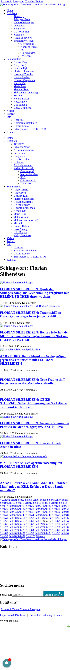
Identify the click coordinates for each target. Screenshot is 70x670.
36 (30, 511)
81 (4, 530)
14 (46, 502)
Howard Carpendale (24, 80)
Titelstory (19, 16)
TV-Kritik (25, 55)
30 (47, 508)
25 (4, 508)
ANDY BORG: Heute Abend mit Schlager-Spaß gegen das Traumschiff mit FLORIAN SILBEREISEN (33, 359)
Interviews (19, 25)
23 (56, 505)
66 (13, 524)
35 (21, 511)
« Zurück (5, 499)
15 (54, 502)
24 (65, 505)
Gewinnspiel (27, 43)
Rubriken (12, 13)
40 (65, 511)
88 (65, 530)
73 (4, 527)
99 (21, 536)
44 (30, 514)
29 (39, 508)
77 (39, 527)
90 (13, 533)
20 (30, 505)
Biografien (19, 28)
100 (30, 536)
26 (13, 508)
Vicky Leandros (22, 107)
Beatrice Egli (21, 68)
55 (56, 518)
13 (37, 502)
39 (56, 511)
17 (4, 505)
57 (4, 521)
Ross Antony (21, 101)
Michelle (18, 95)
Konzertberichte (29, 46)
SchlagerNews (8, 556)
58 (13, 521)
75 (21, 527)
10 (11, 502)
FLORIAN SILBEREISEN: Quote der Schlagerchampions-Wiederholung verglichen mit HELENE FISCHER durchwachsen (34, 292)
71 (56, 524)
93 (39, 533)
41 (4, 514)
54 (47, 518)
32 (65, 508)
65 (4, 524)
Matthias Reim (21, 89)
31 (56, 508)
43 (21, 514)
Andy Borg (20, 65)
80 (65, 527)
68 (30, 524)
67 (21, 524)
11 (20, 502)
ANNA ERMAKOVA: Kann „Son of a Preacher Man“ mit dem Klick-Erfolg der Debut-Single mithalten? (33, 486)
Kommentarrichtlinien (25, 122)
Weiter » (40, 536)
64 (65, 521)
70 (47, 524)
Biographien (6, 565)
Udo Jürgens (20, 104)
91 (21, 533)
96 (65, 533)
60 (30, 521)
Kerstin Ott (19, 83)
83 (21, 530)
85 (39, 530)
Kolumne (19, 34)
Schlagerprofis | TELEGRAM (30, 129)
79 (56, 527)
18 (13, 505)
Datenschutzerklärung (40, 615)
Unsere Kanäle (22, 126)
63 (56, 521)
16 (63, 502)
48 (65, 514)
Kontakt (11, 132)
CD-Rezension (22, 31)
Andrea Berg (21, 62)
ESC (22, 49)
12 (28, 502)
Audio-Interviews (23, 37)
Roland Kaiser (21, 98)
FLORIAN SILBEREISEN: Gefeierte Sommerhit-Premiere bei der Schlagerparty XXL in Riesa (34, 425)
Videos (10, 110)
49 (4, 518)
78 (47, 527)
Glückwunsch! (28, 52)
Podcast (11, 113)
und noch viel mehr (24, 40)
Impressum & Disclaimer (13, 615)
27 (21, 508)
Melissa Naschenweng (26, 92)
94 (47, 533)
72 (65, 524)
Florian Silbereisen (24, 71)
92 (30, 533)
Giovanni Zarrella (23, 74)
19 (21, 505)
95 (56, 533)
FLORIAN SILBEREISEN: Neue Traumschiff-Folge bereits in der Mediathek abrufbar (33, 381)
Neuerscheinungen (24, 22)
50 (13, 518)
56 (65, 518)
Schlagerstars (14, 59)
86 (47, 530)
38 (47, 511)
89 (4, 533)
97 (4, 536)
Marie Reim (20, 86)
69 (39, 524)
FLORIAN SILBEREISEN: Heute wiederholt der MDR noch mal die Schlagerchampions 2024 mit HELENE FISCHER (34, 336)
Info (9, 116)
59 (21, 521)
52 (30, 518)
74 (13, 527)
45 (39, 514)
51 (21, 518)
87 (56, 530)
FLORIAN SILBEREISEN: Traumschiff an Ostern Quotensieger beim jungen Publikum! (31, 314)
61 (39, 521)
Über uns (18, 119)
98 (13, 536)
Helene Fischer (22, 77)
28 (30, 508)
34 (13, 511)
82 (13, 530)
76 (30, 527)
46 (47, 514)
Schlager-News (22, 19)
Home (10, 10)
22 (47, 505)
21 (39, 505)
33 (4, 511)
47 (56, 514)
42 (13, 514)
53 (39, 518)
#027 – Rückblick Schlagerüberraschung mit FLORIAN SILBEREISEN (31, 464)
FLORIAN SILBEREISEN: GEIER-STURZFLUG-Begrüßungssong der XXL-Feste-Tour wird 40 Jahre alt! (33, 403)
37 (39, 511)
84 (30, 530)
